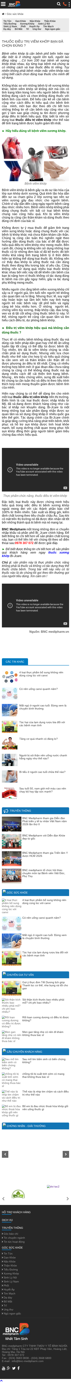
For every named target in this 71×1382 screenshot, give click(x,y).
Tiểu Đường (9, 23)
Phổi (23, 26)
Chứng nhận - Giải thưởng (26, 1125)
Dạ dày (7, 29)
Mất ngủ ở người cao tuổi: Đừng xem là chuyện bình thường (42, 707)
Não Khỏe (35, 21)
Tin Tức (7, 21)
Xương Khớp (27, 23)
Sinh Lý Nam (10, 26)
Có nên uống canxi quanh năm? (38, 688)
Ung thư (37, 29)
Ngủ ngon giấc (52, 29)
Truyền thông (20, 810)
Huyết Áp (34, 26)
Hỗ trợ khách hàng (16, 1212)
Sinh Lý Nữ (44, 23)
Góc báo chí (10, 1233)
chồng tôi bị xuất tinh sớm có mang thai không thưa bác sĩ (43, 1075)
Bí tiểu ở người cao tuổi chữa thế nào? (42, 771)
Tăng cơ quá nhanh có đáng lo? (38, 738)
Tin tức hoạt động (14, 1241)
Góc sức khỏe (15, 13)
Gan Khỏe (20, 21)
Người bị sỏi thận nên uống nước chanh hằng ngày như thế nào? (43, 757)
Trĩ (27, 29)
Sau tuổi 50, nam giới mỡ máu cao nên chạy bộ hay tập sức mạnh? (42, 790)
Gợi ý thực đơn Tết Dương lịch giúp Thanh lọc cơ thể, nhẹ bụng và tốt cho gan (45, 985)
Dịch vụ (7, 1220)
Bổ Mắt (18, 29)
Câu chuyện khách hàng (24, 1051)
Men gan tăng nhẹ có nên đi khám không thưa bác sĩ (42, 1033)
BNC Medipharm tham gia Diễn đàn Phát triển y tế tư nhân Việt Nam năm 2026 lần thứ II (44, 821)
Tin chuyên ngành (14, 1237)
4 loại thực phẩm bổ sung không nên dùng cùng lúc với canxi (41, 674)
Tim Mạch (48, 26)
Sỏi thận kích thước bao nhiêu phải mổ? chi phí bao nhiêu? (43, 1001)
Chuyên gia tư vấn (20, 974)
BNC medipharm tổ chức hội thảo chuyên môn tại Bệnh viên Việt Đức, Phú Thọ (43, 873)
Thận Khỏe (50, 21)
